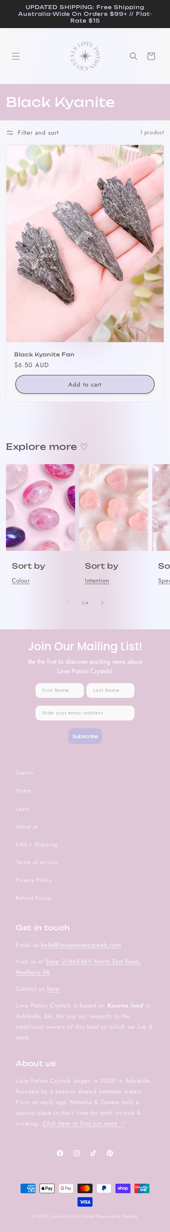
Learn (23, 809)
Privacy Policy (34, 880)
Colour (21, 580)
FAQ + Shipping (36, 844)
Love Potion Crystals (73, 1216)
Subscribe (85, 736)
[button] (16, 56)
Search (25, 773)
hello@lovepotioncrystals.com (81, 945)
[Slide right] (102, 602)
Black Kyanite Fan (44, 354)
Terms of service (37, 862)
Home (23, 790)
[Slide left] (67, 602)
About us (27, 826)
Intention (97, 580)
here (53, 988)
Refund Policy (33, 898)
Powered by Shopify (117, 1216)
